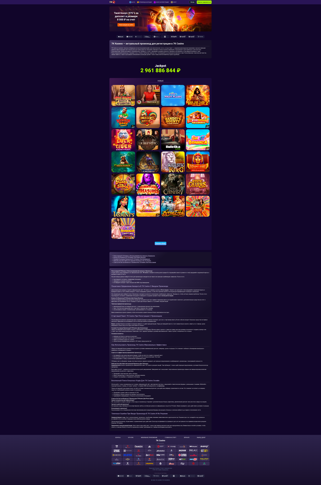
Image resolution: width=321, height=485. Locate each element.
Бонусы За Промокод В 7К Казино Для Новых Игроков (129, 257)
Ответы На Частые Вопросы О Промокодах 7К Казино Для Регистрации (134, 262)
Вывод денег (201, 437)
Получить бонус (160, 243)
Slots (133, 2)
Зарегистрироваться (204, 2)
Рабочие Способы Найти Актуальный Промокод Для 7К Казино (132, 260)
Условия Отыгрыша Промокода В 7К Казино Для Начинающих (131, 259)
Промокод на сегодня (145, 2)
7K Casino (160, 441)
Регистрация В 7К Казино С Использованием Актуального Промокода (134, 256)
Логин (192, 2)
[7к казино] (113, 2)
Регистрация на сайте (126, 25)
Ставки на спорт (170, 437)
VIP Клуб (130, 437)
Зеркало (186, 437)
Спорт (175, 2)
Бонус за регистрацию (162, 2)
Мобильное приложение (149, 437)
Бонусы (117, 437)
